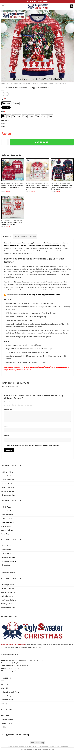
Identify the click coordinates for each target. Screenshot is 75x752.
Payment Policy (6, 723)
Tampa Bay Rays (7, 483)
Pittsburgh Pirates (7, 584)
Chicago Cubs (6, 565)
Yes (4, 124)
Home (3, 84)
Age (3, 99)
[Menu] (2, 6)
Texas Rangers (6, 534)
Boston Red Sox (6, 476)
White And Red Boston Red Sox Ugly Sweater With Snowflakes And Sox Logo (37, 187)
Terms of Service (7, 700)
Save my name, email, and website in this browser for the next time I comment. (33, 445)
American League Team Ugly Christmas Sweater (22, 84)
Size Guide (4, 688)
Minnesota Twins (7, 515)
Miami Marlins (6, 550)
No (4, 127)
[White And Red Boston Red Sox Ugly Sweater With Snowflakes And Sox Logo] (37, 170)
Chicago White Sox (7, 491)
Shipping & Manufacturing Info (25, 236)
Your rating (8, 402)
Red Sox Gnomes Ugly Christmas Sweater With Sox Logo (11, 223)
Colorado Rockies (7, 596)
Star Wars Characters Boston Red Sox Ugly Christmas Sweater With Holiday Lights (61, 187)
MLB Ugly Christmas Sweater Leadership (15, 735)
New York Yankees (7, 480)
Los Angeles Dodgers (8, 600)
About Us (4, 684)
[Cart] (72, 6)
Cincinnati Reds (6, 569)
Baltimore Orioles (7, 472)
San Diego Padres (7, 604)
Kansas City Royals (7, 511)
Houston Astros (6, 518)
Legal (3, 731)
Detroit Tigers (6, 507)
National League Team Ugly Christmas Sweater (53, 746)
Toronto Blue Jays (7, 487)
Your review (8, 409)
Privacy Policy (6, 696)
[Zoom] (4, 79)
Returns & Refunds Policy (10, 692)
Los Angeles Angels (8, 522)
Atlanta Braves (6, 546)
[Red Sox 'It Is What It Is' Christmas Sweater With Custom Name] (13, 170)
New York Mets (6, 553)
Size (3, 111)
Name (6, 426)
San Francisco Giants (8, 608)
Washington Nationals (8, 561)
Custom (4, 120)
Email (6, 435)
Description (7, 236)
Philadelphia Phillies (8, 557)
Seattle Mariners (7, 530)
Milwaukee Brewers (8, 573)
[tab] (7, 236)
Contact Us (5, 715)
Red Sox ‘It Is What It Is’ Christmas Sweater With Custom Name (12, 186)
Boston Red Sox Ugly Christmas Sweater (53, 84)
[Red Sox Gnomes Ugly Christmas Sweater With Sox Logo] (13, 207)
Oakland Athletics (7, 526)
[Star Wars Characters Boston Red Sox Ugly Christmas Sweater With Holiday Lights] (62, 170)
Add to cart (41, 142)
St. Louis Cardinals (7, 588)
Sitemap (4, 703)
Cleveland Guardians (8, 495)
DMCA (3, 727)
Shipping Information (8, 719)
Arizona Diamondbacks (9, 592)
